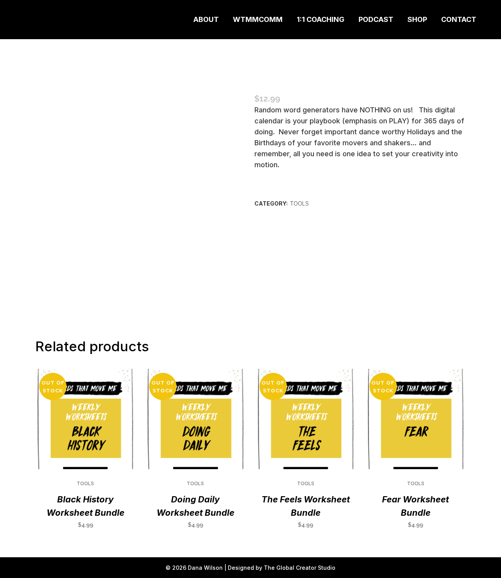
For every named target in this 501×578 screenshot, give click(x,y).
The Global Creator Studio (299, 567)
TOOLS (299, 203)
